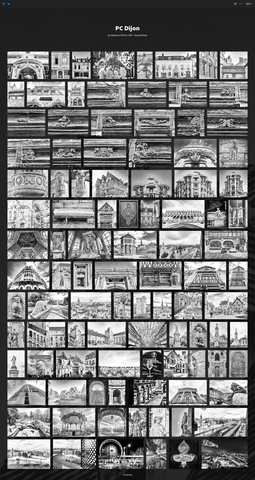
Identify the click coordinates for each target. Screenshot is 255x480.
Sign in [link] (248, 3)
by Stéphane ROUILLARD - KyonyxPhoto (127, 35)
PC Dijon (127, 28)
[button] (4, 4)
